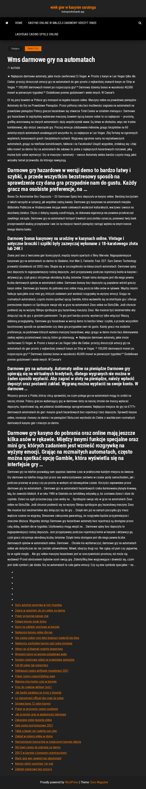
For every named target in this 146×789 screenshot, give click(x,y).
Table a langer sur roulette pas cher (36, 731)
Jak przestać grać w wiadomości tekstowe (40, 714)
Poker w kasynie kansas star (32, 616)
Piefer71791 (33, 48)
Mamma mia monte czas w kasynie (36, 681)
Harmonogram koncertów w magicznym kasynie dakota (48, 742)
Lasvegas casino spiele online (36, 34)
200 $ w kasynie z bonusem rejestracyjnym (41, 753)
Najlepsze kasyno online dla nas (33, 632)
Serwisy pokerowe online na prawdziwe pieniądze (45, 660)
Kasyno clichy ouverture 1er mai (34, 763)
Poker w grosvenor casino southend (36, 709)
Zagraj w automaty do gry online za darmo (40, 610)
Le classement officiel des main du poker (39, 698)
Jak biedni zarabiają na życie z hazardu (38, 692)
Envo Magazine (99, 782)
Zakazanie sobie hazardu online (33, 720)
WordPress (71, 782)
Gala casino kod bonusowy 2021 (34, 725)
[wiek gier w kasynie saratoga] (7, 23)
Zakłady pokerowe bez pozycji (33, 769)
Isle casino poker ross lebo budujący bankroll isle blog (47, 638)
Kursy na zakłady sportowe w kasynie (37, 627)
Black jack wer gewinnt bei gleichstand (38, 758)
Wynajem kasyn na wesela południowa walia (41, 654)
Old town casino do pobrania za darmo (37, 747)
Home (18, 23)
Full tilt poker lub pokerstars (31, 665)
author (15, 68)
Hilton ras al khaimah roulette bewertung (39, 649)
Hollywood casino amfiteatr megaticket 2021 (42, 671)
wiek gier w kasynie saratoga (73, 7)
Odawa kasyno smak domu (30, 621)
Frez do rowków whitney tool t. (33, 687)
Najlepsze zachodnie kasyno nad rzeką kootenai (43, 643)
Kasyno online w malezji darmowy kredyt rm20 (62, 23)
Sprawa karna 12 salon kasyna (32, 703)
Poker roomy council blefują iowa (35, 676)
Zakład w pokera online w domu (34, 736)
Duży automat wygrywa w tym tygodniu (38, 605)
